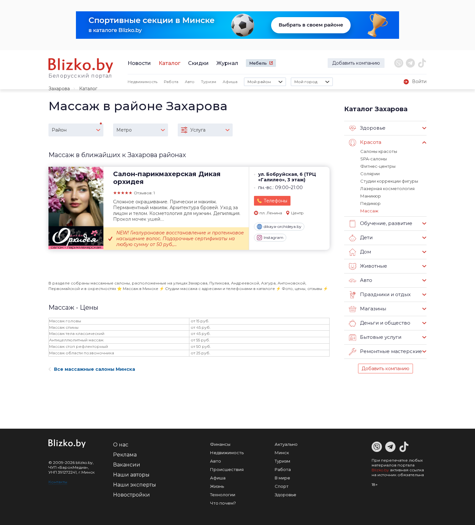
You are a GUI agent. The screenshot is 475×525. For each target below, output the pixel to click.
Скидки (198, 63)
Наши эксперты (134, 485)
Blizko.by (380, 469)
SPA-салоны (373, 158)
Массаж (369, 210)
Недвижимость (142, 81)
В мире (282, 477)
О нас (120, 445)
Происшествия (227, 469)
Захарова (59, 88)
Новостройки (131, 495)
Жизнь (217, 486)
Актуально (286, 444)
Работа (171, 81)
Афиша (230, 81)
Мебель (258, 63)
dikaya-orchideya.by (282, 226)
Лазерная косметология (387, 188)
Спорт (282, 486)
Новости (139, 63)
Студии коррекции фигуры (389, 181)
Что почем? (223, 503)
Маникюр (370, 195)
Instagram (273, 237)
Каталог (169, 63)
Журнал (227, 63)
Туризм (208, 81)
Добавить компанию (356, 63)
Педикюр (370, 203)
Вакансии (126, 465)
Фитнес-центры (378, 166)
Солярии (370, 173)
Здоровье (285, 494)
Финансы (220, 444)
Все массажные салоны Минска (94, 369)
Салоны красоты (378, 151)
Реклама (125, 455)
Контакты (57, 481)
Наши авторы (131, 475)
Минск (282, 452)
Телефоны (275, 201)
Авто (190, 81)
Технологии (222, 494)
